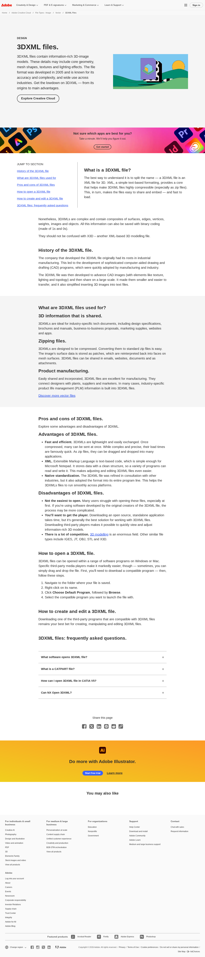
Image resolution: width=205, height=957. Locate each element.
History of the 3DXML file (33, 171)
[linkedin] (49, 947)
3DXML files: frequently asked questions (42, 205)
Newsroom (10, 896)
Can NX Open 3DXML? (56, 692)
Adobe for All (10, 922)
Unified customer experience (58, 839)
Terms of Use (133, 947)
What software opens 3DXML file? (64, 657)
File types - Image (43, 13)
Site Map (181, 951)
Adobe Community (137, 836)
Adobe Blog (10, 926)
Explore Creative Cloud (38, 98)
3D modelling (99, 534)
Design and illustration (15, 839)
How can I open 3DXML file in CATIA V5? (68, 680)
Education (92, 827)
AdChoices (195, 951)
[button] (185, 5)
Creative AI (10, 830)
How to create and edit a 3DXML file (40, 198)
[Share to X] (91, 726)
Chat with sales (177, 827)
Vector (58, 13)
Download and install (138, 831)
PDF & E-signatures (54, 5)
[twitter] (43, 947)
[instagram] (37, 947)
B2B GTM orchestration (56, 847)
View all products (12, 865)
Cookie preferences (149, 947)
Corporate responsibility (15, 900)
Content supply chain (55, 834)
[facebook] (32, 947)
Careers (8, 887)
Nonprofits (92, 831)
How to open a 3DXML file (33, 191)
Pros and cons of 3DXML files (36, 184)
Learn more (115, 773)
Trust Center (10, 913)
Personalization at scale (56, 830)
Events (8, 891)
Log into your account (14, 878)
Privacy (122, 947)
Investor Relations (13, 904)
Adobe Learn (135, 840)
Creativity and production (57, 843)
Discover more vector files (56, 395)
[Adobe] (6, 5)
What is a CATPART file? (58, 669)
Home (4, 13)
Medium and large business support (144, 844)
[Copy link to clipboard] (121, 726)
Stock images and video (15, 860)
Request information (179, 831)
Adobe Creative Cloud (21, 13)
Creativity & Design (26, 5)
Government (93, 836)
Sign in (196, 5)
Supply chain (10, 909)
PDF (7, 847)
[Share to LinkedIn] (99, 726)
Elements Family (12, 856)
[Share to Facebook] (84, 726)
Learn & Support (113, 5)
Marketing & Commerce (84, 5)
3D (6, 852)
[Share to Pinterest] (106, 726)
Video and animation (14, 843)
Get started (102, 146)
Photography (10, 834)
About (7, 883)
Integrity (8, 917)
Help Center (134, 827)
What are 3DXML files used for (36, 178)
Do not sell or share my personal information (179, 947)
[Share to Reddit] (113, 726)
